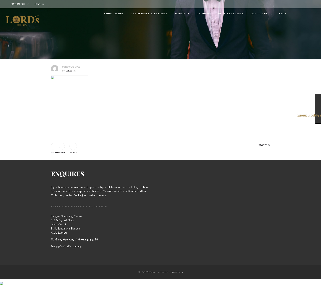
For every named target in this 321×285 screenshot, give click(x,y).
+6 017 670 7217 (64, 239)
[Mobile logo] (1, 281)
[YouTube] (303, 4)
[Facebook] (270, 4)
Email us (39, 4)
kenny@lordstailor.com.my (66, 246)
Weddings (182, 13)
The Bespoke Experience (149, 13)
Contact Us (259, 13)
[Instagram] (295, 4)
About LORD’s (114, 13)
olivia (69, 70)
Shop (282, 13)
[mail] (311, 4)
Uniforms (204, 13)
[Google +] (287, 4)
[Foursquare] (279, 4)
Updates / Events (230, 13)
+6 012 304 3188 (88, 239)
